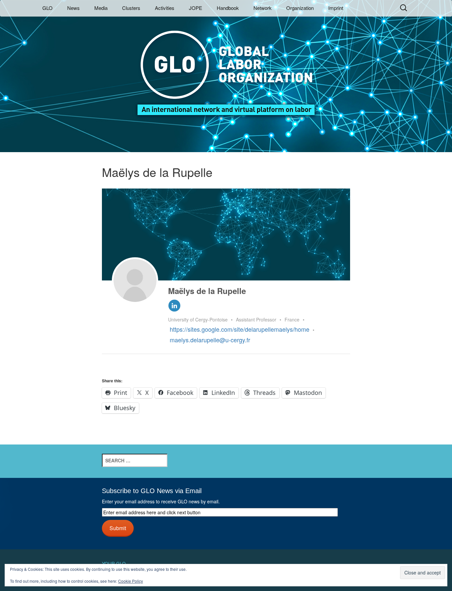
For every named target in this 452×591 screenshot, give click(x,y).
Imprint (335, 7)
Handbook (228, 7)
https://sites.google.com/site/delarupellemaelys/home (239, 329)
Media (101, 7)
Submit (118, 527)
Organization (300, 7)
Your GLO (114, 563)
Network (262, 7)
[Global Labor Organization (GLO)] (226, 68)
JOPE (195, 7)
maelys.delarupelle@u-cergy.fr (210, 339)
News (73, 7)
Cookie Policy (130, 581)
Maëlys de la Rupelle (207, 290)
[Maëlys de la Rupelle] (135, 280)
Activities (164, 7)
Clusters (131, 7)
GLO (47, 7)
